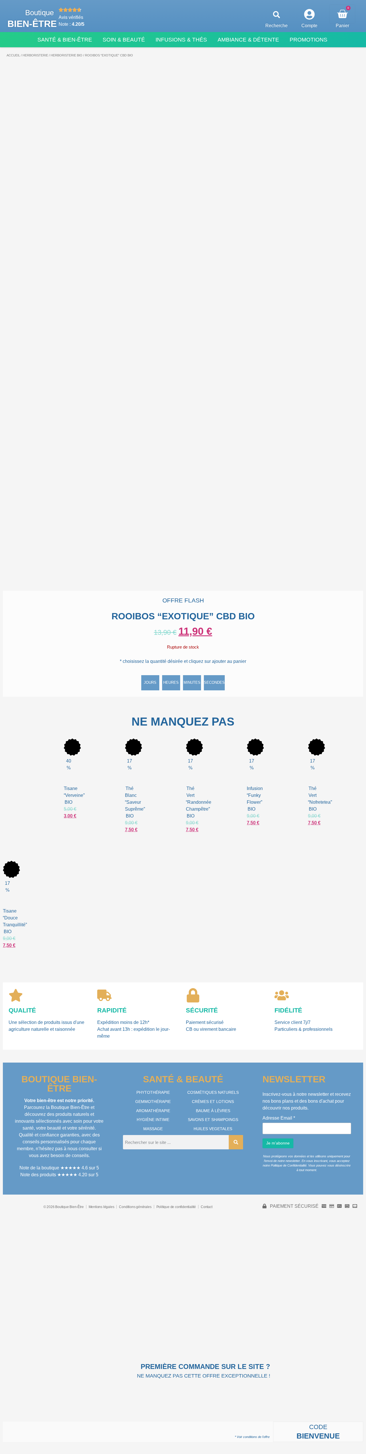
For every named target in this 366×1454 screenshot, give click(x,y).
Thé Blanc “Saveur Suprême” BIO (135, 802)
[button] (277, 15)
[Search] (236, 1142)
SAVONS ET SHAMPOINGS (213, 1119)
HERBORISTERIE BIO (66, 55)
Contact (206, 1207)
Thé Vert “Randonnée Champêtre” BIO (198, 802)
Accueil (13, 55)
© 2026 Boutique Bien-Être (63, 1207)
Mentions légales (101, 1207)
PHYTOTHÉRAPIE (153, 1092)
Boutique (39, 13)
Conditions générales (135, 1207)
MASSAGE (153, 1128)
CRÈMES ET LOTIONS (213, 1101)
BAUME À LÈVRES (213, 1110)
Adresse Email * (278, 1118)
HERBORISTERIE (35, 55)
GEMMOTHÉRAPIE (153, 1101)
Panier (342, 25)
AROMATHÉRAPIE (153, 1110)
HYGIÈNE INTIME (153, 1119)
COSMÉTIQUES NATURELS (213, 1092)
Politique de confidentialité (176, 1207)
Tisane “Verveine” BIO (74, 795)
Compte (309, 25)
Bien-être (32, 24)
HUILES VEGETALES (213, 1128)
